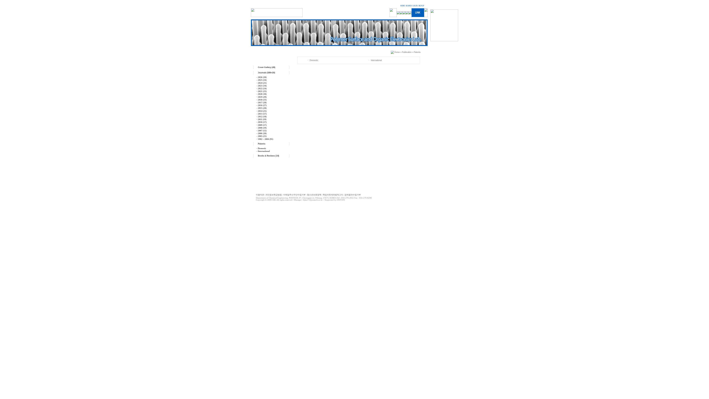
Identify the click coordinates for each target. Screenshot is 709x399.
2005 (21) (262, 136)
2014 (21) (262, 111)
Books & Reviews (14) (268, 156)
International (264, 151)
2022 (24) (262, 88)
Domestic (262, 148)
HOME (402, 6)
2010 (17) (262, 122)
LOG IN (415, 6)
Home (397, 52)
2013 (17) (262, 114)
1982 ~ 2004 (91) (265, 139)
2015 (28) (262, 108)
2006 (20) (262, 133)
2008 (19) (262, 128)
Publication (407, 52)
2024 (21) (262, 83)
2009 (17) (262, 125)
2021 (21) (262, 91)
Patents (261, 144)
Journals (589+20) (266, 72)
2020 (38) (262, 94)
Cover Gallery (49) (266, 67)
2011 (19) (262, 119)
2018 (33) (262, 100)
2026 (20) (262, 77)
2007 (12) (262, 130)
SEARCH (409, 6)
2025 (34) (262, 80)
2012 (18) (262, 116)
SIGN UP (421, 6)
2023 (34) (262, 86)
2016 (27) (262, 105)
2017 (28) (262, 102)
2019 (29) (262, 97)
